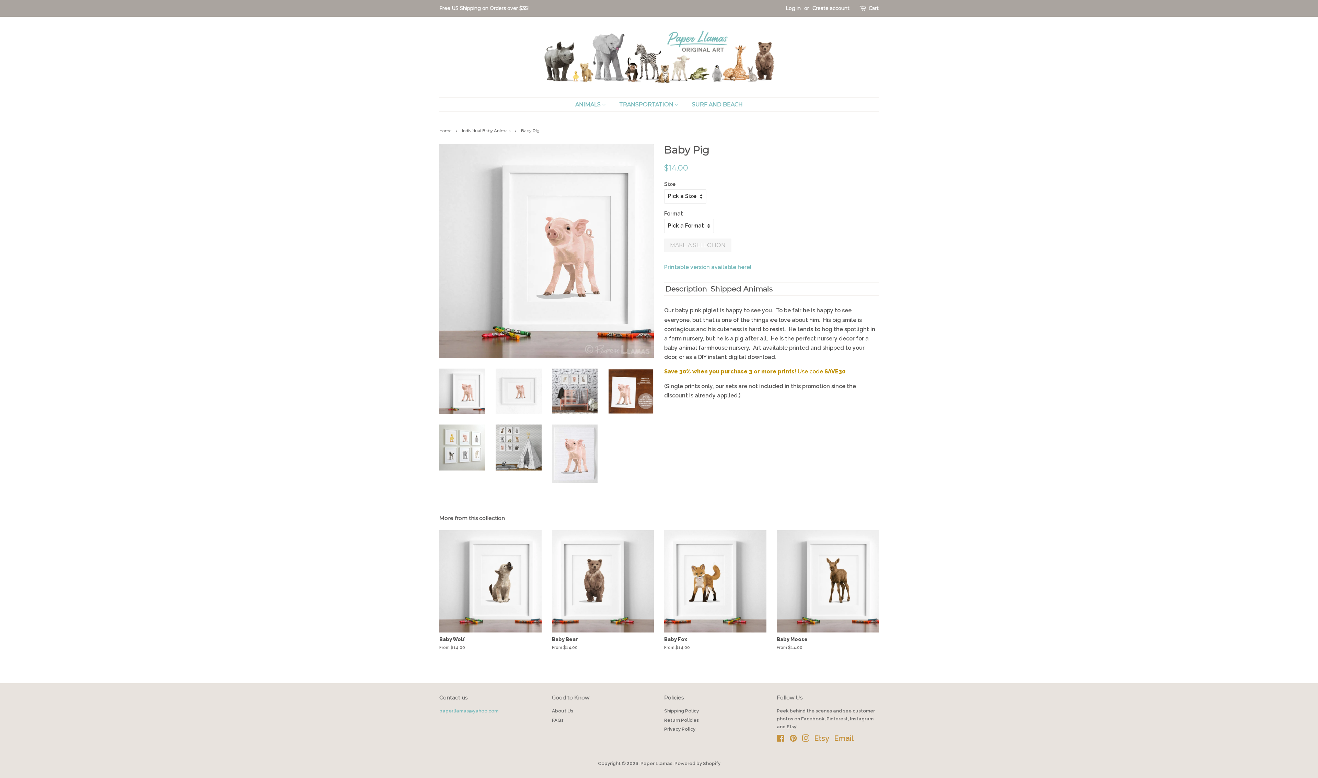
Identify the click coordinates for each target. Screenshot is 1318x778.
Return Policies (681, 720)
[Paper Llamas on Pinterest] (793, 739)
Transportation (647, 104)
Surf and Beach (717, 104)
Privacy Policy (679, 729)
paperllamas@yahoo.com (468, 710)
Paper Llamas (656, 763)
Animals (588, 104)
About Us (562, 710)
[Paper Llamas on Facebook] (781, 739)
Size (669, 184)
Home (445, 130)
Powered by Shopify (697, 763)
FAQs (558, 720)
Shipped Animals (742, 289)
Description (686, 289)
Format (673, 213)
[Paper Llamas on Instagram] (805, 739)
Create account (830, 8)
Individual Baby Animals (486, 130)
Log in (793, 8)
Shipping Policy (681, 710)
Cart (874, 8)
